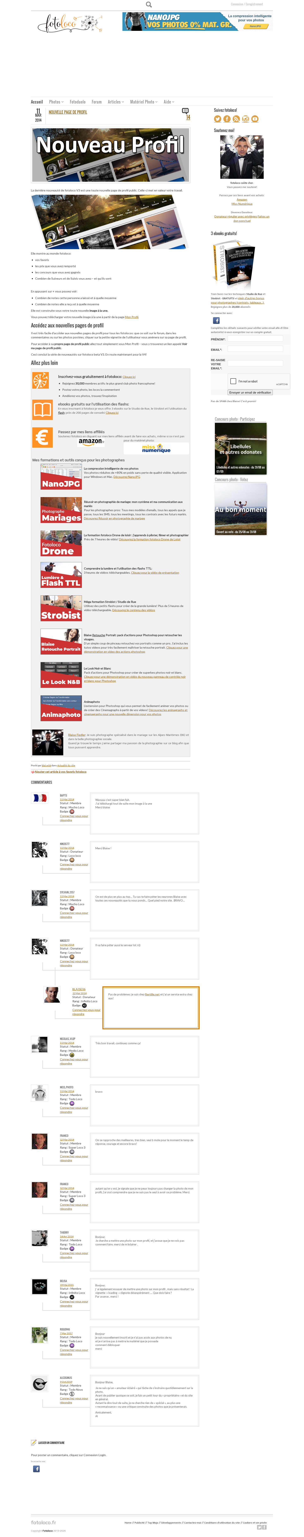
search (149, 4)
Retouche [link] (98, 635)
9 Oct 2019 (66, 1381)
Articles (113, 102)
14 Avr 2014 (66, 1236)
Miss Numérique (242, 203)
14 (188, 117)
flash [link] (61, 412)
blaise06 (46, 765)
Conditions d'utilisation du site (222, 1522)
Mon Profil (131, 317)
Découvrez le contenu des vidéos (133, 610)
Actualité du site (66, 765)
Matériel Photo (140, 102)
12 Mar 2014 (79, 993)
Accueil (37, 102)
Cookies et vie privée (255, 1522)
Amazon (242, 199)
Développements (171, 1522)
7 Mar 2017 (66, 1333)
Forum (97, 102)
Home (128, 1522)
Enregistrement (254, 4)
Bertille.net (152, 994)
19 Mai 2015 (67, 1284)
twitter (259, 1527)
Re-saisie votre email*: (218, 364)
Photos (53, 102)
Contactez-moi (192, 1522)
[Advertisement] (152, 66)
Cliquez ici (129, 377)
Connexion (237, 4)
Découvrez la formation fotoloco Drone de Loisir (150, 539)
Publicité (140, 1522)
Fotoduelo (78, 102)
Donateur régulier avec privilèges (235, 216)
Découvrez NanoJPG (127, 476)
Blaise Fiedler (76, 735)
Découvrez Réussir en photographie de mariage (114, 518)
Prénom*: (218, 339)
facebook (264, 1527)
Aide (166, 102)
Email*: (216, 349)
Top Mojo (153, 1522)
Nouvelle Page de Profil (68, 112)
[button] (36, 1468)
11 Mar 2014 (67, 799)
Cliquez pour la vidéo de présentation (155, 572)
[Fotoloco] (70, 23)
